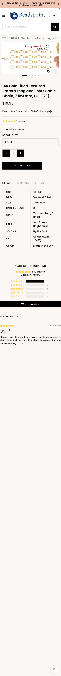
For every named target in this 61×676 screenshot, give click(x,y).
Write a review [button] (30, 304)
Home (5, 37)
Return (39, 183)
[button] (9, 121)
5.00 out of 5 (39, 271)
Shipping (23, 183)
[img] (6, 325)
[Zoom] (47, 46)
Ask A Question (16, 129)
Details (7, 183)
